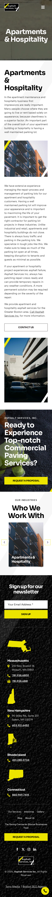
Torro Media (13, 886)
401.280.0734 (20, 760)
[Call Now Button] (45, 891)
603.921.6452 (20, 725)
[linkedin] (34, 849)
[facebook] (17, 849)
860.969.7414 (20, 794)
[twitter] (23, 849)
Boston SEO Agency (35, 886)
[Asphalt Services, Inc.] (11, 4)
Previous (4, 542)
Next (48, 542)
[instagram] (28, 849)
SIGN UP (26, 614)
